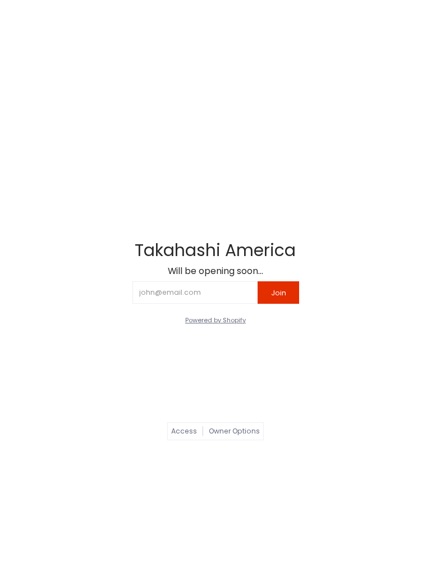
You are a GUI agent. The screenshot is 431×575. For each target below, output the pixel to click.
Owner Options (234, 431)
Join (278, 293)
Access (184, 431)
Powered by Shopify (215, 320)
